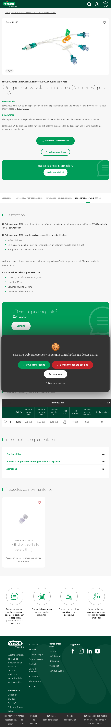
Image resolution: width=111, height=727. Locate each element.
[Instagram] (83, 652)
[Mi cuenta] (97, 4)
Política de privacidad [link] (55, 383)
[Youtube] (99, 652)
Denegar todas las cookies (74, 364)
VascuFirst (54, 666)
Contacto (33, 664)
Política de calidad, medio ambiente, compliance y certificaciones (95, 720)
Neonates (54, 661)
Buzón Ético (34, 676)
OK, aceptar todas (35, 364)
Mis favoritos (35, 681)
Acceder (32, 686)
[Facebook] (74, 652)
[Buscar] (89, 4)
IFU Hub (53, 651)
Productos (34, 644)
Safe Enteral (55, 656)
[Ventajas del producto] (104, 22)
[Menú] (105, 4)
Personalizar (55, 374)
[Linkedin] (91, 652)
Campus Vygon (36, 659)
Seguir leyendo (23, 109)
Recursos (33, 649)
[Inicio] (10, 4)
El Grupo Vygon (36, 654)
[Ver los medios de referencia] (9, 422)
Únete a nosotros (33, 670)
